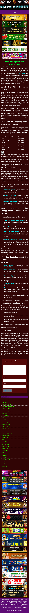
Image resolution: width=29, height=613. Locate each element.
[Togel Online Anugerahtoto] (14, 562)
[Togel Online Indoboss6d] (14, 479)
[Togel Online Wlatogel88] (14, 518)
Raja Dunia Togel (6, 459)
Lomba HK (4, 439)
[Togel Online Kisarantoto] (14, 43)
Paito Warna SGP (6, 402)
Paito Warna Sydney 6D (7, 411)
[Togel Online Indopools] (14, 581)
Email (4, 383)
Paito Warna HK (5, 400)
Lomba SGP (4, 441)
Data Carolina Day (6, 424)
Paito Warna (5, 464)
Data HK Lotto (12, 609)
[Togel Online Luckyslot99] (14, 543)
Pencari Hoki (5, 448)
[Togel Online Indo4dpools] (14, 537)
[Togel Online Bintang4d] (14, 511)
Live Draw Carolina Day (7, 433)
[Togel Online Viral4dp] (14, 56)
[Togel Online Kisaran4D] (14, 36)
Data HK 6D (4, 413)
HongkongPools (8, 607)
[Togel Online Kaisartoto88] (14, 530)
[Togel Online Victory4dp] (14, 486)
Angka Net (8, 601)
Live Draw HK (5, 426)
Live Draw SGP (5, 428)
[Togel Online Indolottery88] (14, 569)
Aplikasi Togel (5, 466)
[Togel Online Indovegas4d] (14, 594)
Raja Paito (4, 461)
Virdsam (4, 453)
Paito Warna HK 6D (6, 408)
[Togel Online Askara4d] (14, 505)
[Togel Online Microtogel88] (14, 473)
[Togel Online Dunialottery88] (14, 556)
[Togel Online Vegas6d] (14, 498)
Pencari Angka (5, 446)
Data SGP (4, 419)
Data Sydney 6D (5, 415)
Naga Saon (25, 601)
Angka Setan (5, 450)
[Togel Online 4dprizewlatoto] (14, 524)
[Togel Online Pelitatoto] (14, 49)
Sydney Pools (5, 437)
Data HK (4, 417)
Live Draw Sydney (6, 430)
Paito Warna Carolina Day (8, 406)
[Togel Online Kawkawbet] (14, 492)
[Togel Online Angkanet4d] (14, 575)
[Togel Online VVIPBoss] (14, 17)
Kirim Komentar (7, 390)
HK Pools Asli (19, 610)
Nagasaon (4, 455)
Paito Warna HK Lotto (20, 609)
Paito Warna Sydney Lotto (18, 607)
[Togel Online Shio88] (14, 588)
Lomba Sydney (5, 444)
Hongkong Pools (5, 435)
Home (14, 12)
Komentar (12, 66)
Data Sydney (5, 422)
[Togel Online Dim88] (14, 24)
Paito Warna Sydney (6, 404)
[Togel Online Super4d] (14, 30)
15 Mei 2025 (5, 66)
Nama (4, 377)
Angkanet (4, 457)
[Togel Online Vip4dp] (14, 549)
